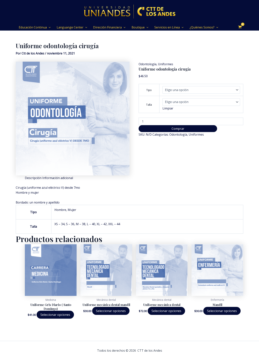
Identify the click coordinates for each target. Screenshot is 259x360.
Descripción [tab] (33, 178)
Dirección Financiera (107, 27)
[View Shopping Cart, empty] (239, 27)
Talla (149, 104)
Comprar (178, 129)
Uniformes (165, 64)
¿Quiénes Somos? (202, 27)
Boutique (138, 27)
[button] (49, 27)
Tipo (149, 90)
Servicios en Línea (167, 27)
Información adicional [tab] (57, 178)
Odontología (147, 64)
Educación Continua (33, 27)
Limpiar (167, 108)
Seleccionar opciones (55, 315)
